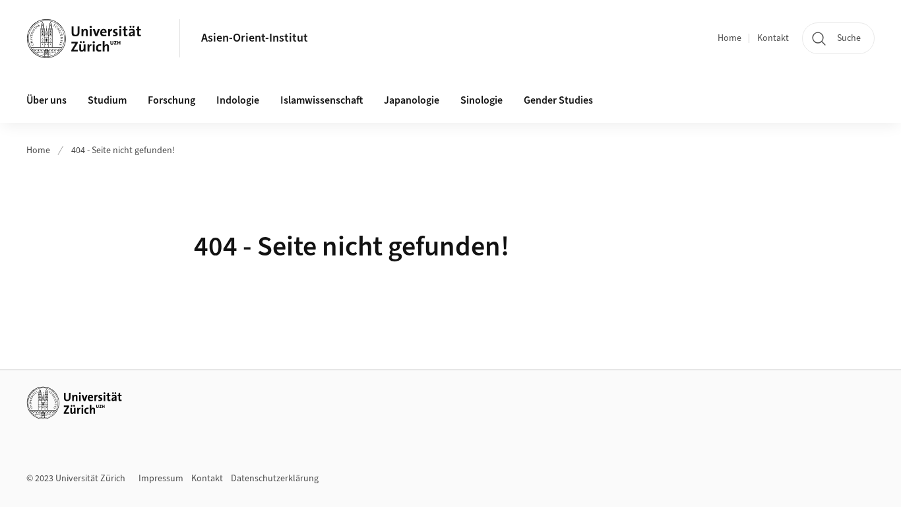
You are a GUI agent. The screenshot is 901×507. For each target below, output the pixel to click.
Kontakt (773, 38)
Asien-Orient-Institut (254, 38)
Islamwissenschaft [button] (321, 100)
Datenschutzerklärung (275, 478)
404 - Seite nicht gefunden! (123, 150)
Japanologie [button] (411, 100)
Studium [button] (107, 100)
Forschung (171, 100)
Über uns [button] (46, 100)
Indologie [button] (237, 100)
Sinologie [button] (481, 100)
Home (729, 38)
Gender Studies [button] (558, 100)
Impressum (161, 478)
